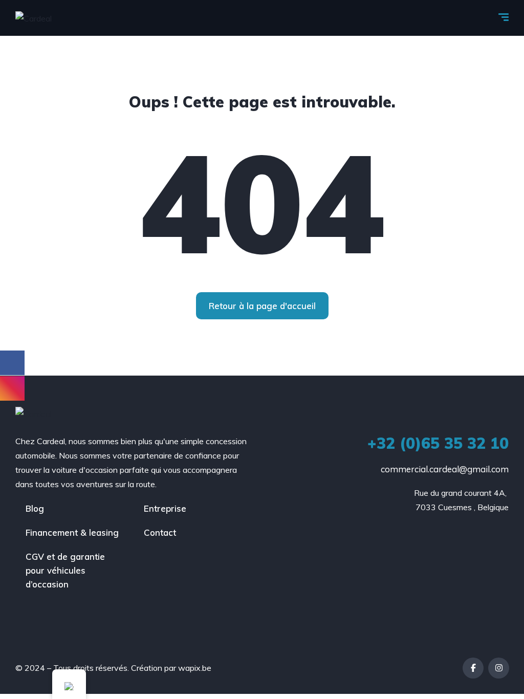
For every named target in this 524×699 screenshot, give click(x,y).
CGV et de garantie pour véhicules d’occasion (65, 570)
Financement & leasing (72, 532)
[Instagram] (498, 668)
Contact (160, 532)
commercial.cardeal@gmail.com (445, 469)
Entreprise (165, 508)
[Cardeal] (33, 18)
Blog (35, 508)
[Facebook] (473, 668)
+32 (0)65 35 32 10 (438, 443)
